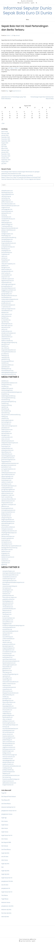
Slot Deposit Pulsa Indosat (8, 796)
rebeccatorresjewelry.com (8, 263)
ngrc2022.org (5, 322)
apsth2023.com (5, 367)
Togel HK (3, 793)
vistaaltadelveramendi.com (10, 577)
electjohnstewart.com (8, 762)
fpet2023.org (4, 318)
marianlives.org (5, 198)
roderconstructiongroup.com (9, 426)
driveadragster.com (8, 590)
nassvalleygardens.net (8, 760)
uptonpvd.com (6, 676)
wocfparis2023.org (6, 384)
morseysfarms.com (6, 542)
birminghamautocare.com (8, 510)
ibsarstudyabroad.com (7, 420)
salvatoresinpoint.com (7, 301)
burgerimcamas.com (8, 785)
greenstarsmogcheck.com (8, 459)
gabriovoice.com (7, 612)
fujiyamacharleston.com (7, 491)
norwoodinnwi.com (8, 745)
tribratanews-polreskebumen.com (12, 766)
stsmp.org (4, 215)
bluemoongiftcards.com (9, 723)
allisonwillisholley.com (8, 695)
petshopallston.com (8, 620)
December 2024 (5, 154)
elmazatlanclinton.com (7, 450)
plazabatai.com (5, 428)
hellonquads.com (5, 431)
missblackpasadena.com (9, 627)
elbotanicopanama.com (7, 441)
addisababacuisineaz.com (9, 783)
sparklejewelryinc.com (8, 650)
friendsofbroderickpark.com (8, 486)
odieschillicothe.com (6, 454)
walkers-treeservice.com (9, 683)
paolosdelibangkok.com (7, 523)
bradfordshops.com (6, 331)
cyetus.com (4, 329)
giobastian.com (7, 668)
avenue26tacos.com (8, 622)
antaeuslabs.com (5, 245)
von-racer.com (5, 471)
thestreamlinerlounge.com (10, 755)
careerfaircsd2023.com (7, 365)
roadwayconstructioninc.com (9, 531)
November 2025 (5, 139)
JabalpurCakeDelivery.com (8, 230)
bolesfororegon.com (8, 751)
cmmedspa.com (7, 711)
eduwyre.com (4, 312)
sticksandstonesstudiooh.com (10, 681)
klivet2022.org (5, 409)
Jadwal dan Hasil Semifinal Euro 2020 (11, 173)
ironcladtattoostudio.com (9, 651)
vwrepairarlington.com (9, 571)
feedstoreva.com (5, 551)
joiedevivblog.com (7, 740)
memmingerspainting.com (8, 284)
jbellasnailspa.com (6, 514)
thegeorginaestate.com (7, 519)
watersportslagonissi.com (8, 308)
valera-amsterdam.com (9, 741)
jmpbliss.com (4, 265)
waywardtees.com (6, 200)
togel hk (32, 2)
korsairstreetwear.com (9, 618)
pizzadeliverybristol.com (7, 457)
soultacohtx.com (5, 561)
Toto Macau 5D (5, 800)
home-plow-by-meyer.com (10, 597)
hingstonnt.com (5, 207)
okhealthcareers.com (7, 190)
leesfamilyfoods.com (6, 323)
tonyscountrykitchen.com (8, 512)
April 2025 (4, 146)
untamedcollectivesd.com (9, 687)
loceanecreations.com (8, 736)
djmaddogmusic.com (8, 700)
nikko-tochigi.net (7, 719)
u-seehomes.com (6, 307)
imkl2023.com (5, 363)
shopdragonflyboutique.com (9, 532)
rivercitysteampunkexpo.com (10, 725)
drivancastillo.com (7, 710)
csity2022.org (5, 418)
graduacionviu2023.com (9, 644)
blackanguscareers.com (9, 749)
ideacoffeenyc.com (6, 452)
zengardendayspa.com (9, 648)
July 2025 (3, 145)
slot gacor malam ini (14, 68)
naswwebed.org (5, 338)
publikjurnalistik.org (8, 770)
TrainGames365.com (6, 226)
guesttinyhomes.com (8, 595)
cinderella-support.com (7, 278)
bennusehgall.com (6, 422)
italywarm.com (6, 773)
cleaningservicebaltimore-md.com (11, 573)
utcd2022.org (4, 403)
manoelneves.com (6, 217)
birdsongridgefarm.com (9, 738)
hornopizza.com (7, 588)
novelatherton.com (8, 758)
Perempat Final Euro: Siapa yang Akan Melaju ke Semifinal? (17, 175)
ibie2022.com (4, 346)
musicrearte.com (5, 540)
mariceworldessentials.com (8, 499)
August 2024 (4, 161)
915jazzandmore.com (7, 502)
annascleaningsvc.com (8, 655)
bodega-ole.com (7, 753)
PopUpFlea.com (5, 260)
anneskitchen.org (7, 629)
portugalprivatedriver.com (8, 469)
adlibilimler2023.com (6, 337)
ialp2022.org (4, 407)
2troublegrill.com (7, 678)
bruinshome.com (7, 653)
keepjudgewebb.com (8, 706)
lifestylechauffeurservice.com (9, 295)
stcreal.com (4, 258)
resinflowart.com (7, 614)
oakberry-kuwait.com (7, 482)
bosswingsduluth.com (7, 508)
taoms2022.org (5, 413)
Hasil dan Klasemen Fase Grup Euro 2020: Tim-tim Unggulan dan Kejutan (20, 179)
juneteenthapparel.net (9, 771)
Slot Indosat (4, 846)
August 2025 (4, 143)
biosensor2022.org (6, 405)
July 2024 (3, 163)
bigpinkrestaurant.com (7, 280)
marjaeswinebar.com (7, 448)
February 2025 (5, 150)
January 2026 (4, 135)
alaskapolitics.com (6, 213)
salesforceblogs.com (6, 224)
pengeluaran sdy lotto (7, 906)
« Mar (3, 123)
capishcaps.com (5, 562)
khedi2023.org (5, 394)
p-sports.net (6, 616)
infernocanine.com (7, 691)
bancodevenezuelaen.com (8, 204)
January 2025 (4, 152)
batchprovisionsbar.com (7, 536)
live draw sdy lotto (6, 913)
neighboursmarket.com (9, 747)
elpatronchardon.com (7, 493)
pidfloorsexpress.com (7, 202)
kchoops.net (6, 726)
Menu (27, 19)
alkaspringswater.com (7, 476)
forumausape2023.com (7, 361)
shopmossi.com (7, 685)
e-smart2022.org (5, 320)
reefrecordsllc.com (7, 633)
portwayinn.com (7, 698)
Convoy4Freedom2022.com (8, 352)
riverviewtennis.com (6, 544)
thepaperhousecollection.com (10, 693)
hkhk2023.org (5, 355)
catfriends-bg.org (6, 196)
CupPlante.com (5, 254)
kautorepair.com (5, 446)
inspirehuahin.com (6, 282)
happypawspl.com (6, 461)
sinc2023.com (5, 386)
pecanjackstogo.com (8, 646)
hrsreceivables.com (6, 275)
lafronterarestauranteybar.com (11, 661)
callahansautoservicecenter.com (10, 463)
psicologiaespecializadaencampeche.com (13, 582)
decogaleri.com (5, 435)
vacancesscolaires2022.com (8, 374)
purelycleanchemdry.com (8, 247)
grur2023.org (5, 353)
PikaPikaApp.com (6, 235)
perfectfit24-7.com (6, 467)
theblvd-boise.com (6, 316)
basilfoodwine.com (7, 717)
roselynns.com (5, 220)
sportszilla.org (5, 534)
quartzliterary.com (6, 484)
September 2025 (5, 141)
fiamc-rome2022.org (6, 497)
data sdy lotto (5, 916)
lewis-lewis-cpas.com (6, 325)
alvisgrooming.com (6, 517)
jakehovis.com (5, 506)
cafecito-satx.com (7, 642)
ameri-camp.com (5, 273)
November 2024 (5, 156)
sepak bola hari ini (17, 91)
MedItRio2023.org (6, 368)
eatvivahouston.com (8, 603)
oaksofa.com (4, 559)
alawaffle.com (6, 635)
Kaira (28, 939)
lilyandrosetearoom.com (9, 663)
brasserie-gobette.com (7, 538)
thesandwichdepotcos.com (8, 288)
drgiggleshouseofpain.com (8, 290)
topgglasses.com (7, 623)
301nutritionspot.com (8, 732)
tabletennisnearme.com (7, 557)
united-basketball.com (8, 638)
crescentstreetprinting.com (10, 586)
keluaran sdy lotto (6, 909)
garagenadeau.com (6, 293)
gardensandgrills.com (8, 715)
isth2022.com (4, 381)
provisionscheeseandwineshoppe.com (11, 392)
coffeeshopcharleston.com (8, 472)
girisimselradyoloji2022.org (8, 401)
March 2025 (4, 148)
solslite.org (5, 696)
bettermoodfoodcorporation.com (10, 205)
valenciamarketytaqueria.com (10, 631)
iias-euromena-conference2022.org (10, 414)
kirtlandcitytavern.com (8, 730)
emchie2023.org (5, 399)
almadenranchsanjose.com (8, 333)
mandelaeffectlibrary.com (8, 219)
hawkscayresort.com (6, 429)
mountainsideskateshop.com (10, 728)
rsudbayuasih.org (7, 768)
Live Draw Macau (6, 803)
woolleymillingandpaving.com (10, 674)
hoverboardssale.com (7, 211)
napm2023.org (5, 357)
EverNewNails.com (6, 297)
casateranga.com (7, 680)
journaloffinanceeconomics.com (11, 775)
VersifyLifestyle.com (6, 241)
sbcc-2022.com (5, 348)
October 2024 (5, 158)
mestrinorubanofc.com (9, 756)
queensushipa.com (6, 269)
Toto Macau (4, 895)
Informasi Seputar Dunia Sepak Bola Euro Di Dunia (27, 10)
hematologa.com (7, 592)
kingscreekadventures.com (8, 243)
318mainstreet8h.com (7, 478)
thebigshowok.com (8, 605)
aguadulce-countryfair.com (8, 504)
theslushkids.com (7, 666)
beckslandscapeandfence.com (10, 575)
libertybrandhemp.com (9, 743)
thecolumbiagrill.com (7, 390)
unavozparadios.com (7, 437)
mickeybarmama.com (7, 529)
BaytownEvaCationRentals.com (9, 228)
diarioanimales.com (6, 433)
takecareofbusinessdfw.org (8, 237)
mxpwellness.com (7, 689)
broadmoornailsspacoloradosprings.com (13, 625)
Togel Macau (4, 899)
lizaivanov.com (6, 593)
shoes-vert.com (5, 439)
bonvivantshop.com (6, 252)
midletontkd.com (7, 713)
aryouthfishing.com (8, 637)
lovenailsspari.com (6, 480)
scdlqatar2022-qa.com (7, 388)
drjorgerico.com (5, 267)
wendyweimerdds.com (7, 271)
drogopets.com (5, 553)
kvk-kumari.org (7, 777)
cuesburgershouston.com (9, 580)
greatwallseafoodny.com (9, 608)
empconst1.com (5, 277)
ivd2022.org (4, 416)
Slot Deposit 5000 (6, 842)
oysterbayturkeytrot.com (9, 659)
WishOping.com (5, 248)
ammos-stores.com (8, 734)
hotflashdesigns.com (6, 292)
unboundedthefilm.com (7, 194)
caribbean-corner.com (8, 721)
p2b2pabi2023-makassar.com (9, 383)
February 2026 (5, 133)
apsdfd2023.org (5, 359)
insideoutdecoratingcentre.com (9, 299)
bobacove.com (5, 525)
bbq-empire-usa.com (7, 549)
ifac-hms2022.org (6, 411)
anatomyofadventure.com (9, 708)
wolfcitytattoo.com (7, 657)
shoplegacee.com (6, 250)
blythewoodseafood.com (8, 521)
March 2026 (4, 131)
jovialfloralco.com (6, 303)
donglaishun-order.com (7, 495)
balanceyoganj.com (6, 222)
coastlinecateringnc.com (9, 578)
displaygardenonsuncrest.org (9, 547)
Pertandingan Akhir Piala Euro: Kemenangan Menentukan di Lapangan (20, 171)
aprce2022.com (5, 344)
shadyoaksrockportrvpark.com (9, 443)
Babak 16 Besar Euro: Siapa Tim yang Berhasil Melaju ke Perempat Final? (21, 177)
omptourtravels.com (8, 764)
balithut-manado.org (7, 340)
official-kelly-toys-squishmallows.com (11, 546)
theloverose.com (7, 610)
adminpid (17, 35)
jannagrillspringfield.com (8, 489)
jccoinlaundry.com (6, 444)
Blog (7, 91)
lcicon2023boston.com (7, 370)
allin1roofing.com (7, 704)
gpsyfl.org (4, 564)
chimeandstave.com (8, 607)
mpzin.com (4, 256)
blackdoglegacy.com (8, 601)
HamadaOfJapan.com (7, 239)
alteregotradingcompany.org (9, 342)
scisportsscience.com (8, 781)
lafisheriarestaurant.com (8, 501)
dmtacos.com (6, 584)
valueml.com (4, 262)
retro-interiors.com (6, 314)
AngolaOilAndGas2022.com (8, 350)
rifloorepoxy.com (7, 672)
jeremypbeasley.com (6, 286)
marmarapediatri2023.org (8, 398)
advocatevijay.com (6, 335)
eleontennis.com (5, 327)
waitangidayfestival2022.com (9, 372)
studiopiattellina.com (7, 487)
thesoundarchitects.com (9, 702)
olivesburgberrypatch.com (10, 665)
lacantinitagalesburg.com (8, 456)
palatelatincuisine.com (8, 599)
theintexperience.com (7, 192)
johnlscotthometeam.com (8, 305)
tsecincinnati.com (6, 424)
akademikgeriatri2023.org (8, 396)
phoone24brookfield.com (8, 527)
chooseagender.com (6, 209)
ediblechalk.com (5, 555)
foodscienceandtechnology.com (11, 779)
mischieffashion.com (6, 310)
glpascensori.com (7, 670)
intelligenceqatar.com (7, 234)
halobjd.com (4, 232)
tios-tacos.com (6, 640)
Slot (2, 867)
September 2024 (5, 159)
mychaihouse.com (6, 516)
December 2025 (5, 137)
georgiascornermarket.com (8, 465)
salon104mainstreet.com (8, 474)
